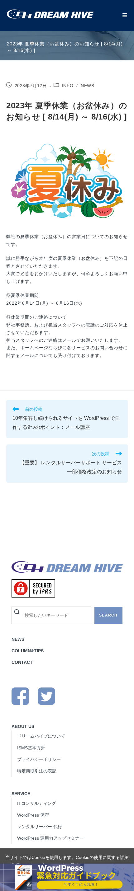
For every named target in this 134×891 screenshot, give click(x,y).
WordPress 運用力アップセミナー (50, 838)
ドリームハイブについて (41, 736)
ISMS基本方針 (31, 747)
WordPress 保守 (33, 815)
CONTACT (22, 662)
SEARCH (108, 615)
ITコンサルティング (36, 803)
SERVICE (21, 793)
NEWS (87, 85)
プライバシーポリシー (39, 759)
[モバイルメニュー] (124, 15)
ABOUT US (23, 726)
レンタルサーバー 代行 (39, 826)
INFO (67, 85)
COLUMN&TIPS (28, 650)
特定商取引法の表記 (36, 770)
